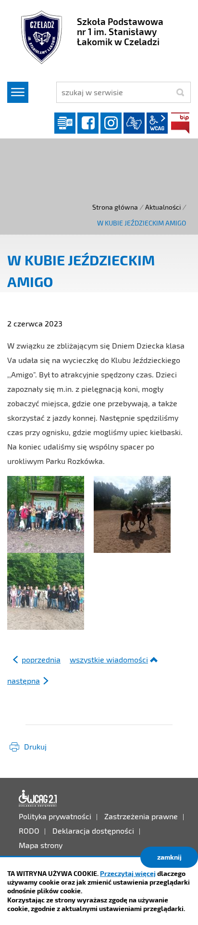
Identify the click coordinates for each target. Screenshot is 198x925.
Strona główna (115, 207)
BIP (180, 123)
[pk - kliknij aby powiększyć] (132, 513)
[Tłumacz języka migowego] (134, 123)
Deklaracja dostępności (38, 798)
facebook (88, 123)
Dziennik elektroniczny (64, 123)
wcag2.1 (157, 123)
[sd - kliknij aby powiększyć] (45, 513)
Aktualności (163, 207)
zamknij (169, 857)
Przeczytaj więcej (128, 873)
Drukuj (35, 746)
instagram (111, 123)
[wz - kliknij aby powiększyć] (45, 590)
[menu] (17, 92)
